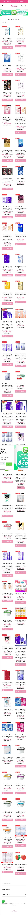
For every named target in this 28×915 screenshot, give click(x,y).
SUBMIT (9, 464)
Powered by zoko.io (2, 469)
